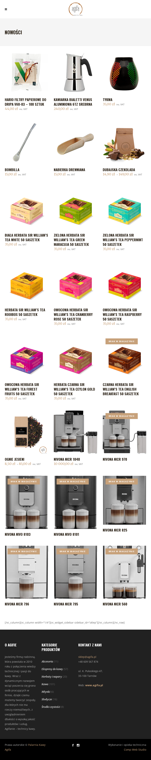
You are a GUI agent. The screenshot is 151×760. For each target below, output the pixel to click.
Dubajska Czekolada (119, 169)
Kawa (45, 684)
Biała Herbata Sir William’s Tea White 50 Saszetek (26, 237)
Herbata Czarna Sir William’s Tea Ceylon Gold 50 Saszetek (74, 389)
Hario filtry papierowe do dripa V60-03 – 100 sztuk (25, 102)
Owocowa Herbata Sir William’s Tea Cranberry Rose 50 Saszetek (73, 314)
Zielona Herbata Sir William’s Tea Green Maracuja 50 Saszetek (71, 239)
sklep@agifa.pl (87, 657)
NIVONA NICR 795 (66, 603)
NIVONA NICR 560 (115, 603)
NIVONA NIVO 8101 (66, 534)
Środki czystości (51, 707)
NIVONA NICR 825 (115, 529)
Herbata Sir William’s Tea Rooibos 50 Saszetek (25, 312)
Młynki (46, 691)
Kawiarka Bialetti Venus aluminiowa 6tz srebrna (73, 102)
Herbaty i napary (52, 676)
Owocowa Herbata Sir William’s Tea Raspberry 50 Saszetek (122, 314)
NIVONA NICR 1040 (67, 459)
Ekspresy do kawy (52, 669)
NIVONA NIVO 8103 (18, 534)
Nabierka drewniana (69, 169)
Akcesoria (47, 661)
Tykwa (107, 99)
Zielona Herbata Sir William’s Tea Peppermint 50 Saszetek (123, 239)
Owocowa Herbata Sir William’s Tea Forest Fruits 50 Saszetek (22, 389)
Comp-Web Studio (135, 749)
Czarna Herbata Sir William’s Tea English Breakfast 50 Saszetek (121, 389)
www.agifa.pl (94, 685)
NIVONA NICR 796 (17, 603)
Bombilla (12, 169)
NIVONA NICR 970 (115, 459)
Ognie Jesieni (14, 459)
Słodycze (47, 699)
